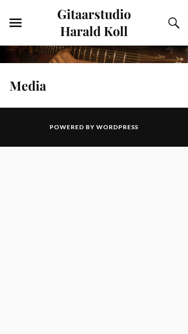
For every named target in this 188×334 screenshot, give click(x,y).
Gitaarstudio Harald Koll (94, 22)
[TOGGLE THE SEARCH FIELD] (172, 23)
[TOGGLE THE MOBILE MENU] (16, 23)
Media (28, 85)
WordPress (117, 127)
